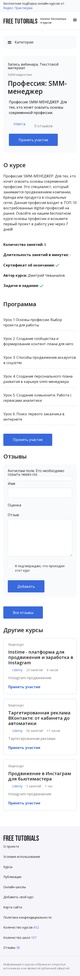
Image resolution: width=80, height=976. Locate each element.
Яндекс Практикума (17, 8)
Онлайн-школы (14, 887)
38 (18, 947)
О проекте (11, 846)
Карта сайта (12, 907)
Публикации (12, 877)
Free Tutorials (21, 838)
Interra (19, 124)
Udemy (17, 670)
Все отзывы (23, 612)
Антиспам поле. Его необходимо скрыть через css (36, 472)
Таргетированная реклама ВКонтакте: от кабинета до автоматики (39, 718)
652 (36, 927)
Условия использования (21, 856)
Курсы (7, 867)
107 (33, 937)
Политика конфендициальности (27, 917)
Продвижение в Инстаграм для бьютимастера (39, 776)
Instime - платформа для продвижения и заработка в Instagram (40, 657)
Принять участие (33, 139)
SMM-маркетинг (20, 75)
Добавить (26, 586)
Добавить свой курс (18, 897)
